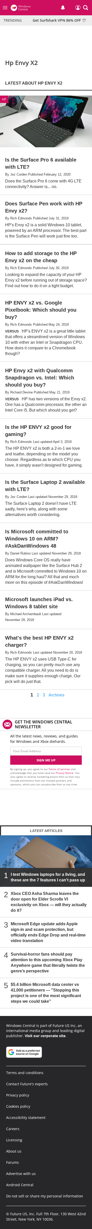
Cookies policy (18, 1106)
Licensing (14, 1140)
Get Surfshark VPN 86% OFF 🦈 (59, 20)
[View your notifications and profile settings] (63, 8)
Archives (56, 695)
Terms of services (60, 769)
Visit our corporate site (45, 1035)
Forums (12, 1162)
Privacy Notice (64, 773)
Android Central (19, 1184)
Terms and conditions (24, 1072)
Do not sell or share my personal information (44, 1196)
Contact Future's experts (27, 1083)
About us (13, 1151)
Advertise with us (21, 1173)
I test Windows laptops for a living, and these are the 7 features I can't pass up (48, 877)
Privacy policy (17, 1095)
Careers (12, 1128)
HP (4, 99)
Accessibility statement (25, 1117)
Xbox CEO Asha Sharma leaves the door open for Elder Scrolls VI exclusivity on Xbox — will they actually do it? (49, 902)
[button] (85, 7)
